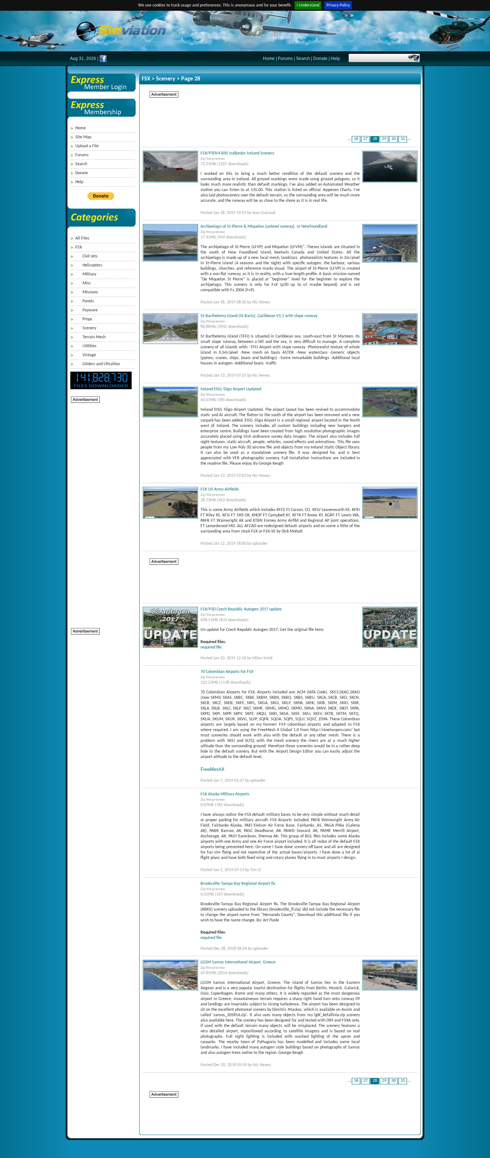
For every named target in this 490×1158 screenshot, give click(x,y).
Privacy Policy (338, 5)
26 (356, 139)
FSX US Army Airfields (220, 489)
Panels (88, 301)
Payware (90, 310)
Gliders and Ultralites (101, 364)
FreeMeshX (213, 769)
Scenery (89, 328)
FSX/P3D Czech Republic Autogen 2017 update (241, 609)
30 (393, 139)
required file (211, 647)
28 (375, 139)
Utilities (89, 346)
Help (335, 58)
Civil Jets (90, 256)
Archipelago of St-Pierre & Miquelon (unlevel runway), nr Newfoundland (264, 226)
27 (365, 139)
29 (384, 139)
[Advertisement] (99, 511)
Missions (90, 292)
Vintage (89, 355)
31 (403, 139)
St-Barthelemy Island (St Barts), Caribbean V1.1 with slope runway (259, 316)
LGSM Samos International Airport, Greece (238, 962)
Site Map (83, 137)
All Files (82, 238)
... (349, 139)
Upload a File (87, 146)
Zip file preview (213, 159)
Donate (320, 58)
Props (87, 319)
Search (303, 58)
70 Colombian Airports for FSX (227, 672)
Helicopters (92, 265)
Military (89, 274)
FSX (78, 247)
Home (269, 58)
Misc (87, 283)
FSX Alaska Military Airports (225, 794)
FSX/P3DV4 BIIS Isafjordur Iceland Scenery (237, 153)
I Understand (308, 5)
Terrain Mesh (94, 337)
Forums (285, 58)
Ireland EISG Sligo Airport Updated (231, 389)
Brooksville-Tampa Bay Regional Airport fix (238, 884)
